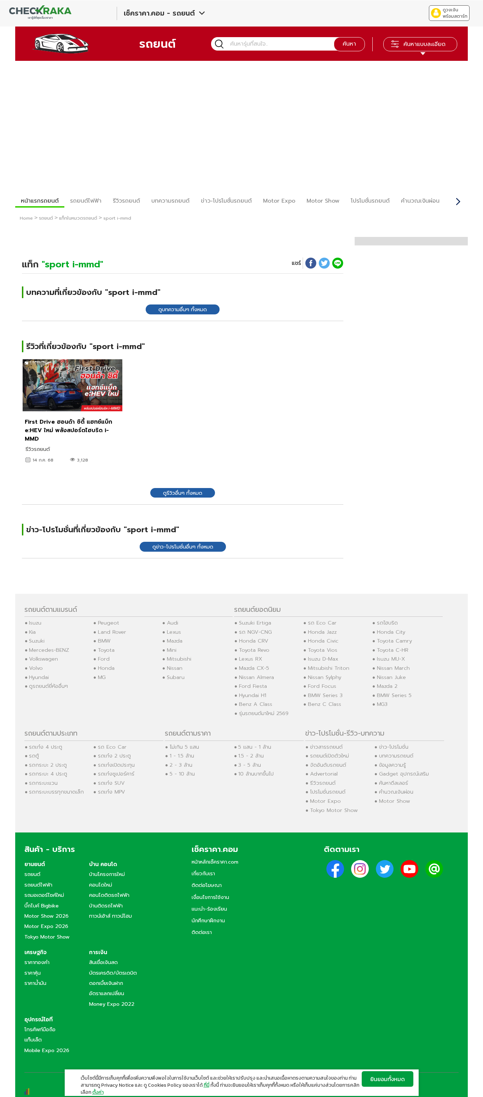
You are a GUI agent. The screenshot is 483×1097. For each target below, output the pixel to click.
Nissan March (393, 668)
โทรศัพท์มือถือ (40, 1029)
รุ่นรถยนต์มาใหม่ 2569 (264, 713)
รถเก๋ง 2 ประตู (114, 756)
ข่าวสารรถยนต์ (326, 747)
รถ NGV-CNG (255, 632)
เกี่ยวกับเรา (203, 873)
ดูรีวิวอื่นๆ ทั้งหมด (182, 493)
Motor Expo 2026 (46, 926)
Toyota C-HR (392, 650)
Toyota (106, 650)
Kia (32, 632)
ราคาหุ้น (32, 973)
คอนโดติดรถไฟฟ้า (109, 895)
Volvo (36, 668)
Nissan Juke (391, 677)
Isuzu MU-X (391, 659)
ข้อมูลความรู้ (392, 765)
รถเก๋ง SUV (111, 783)
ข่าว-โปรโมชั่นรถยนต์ (226, 201)
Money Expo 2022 (111, 1004)
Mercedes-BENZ (49, 650)
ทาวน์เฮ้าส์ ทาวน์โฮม (110, 916)
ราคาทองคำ (37, 962)
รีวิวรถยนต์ (126, 201)
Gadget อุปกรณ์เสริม (404, 774)
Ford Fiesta (253, 686)
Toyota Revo (254, 650)
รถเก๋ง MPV (111, 792)
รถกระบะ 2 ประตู (48, 765)
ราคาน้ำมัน (35, 983)
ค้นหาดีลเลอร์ (393, 783)
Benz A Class (255, 704)
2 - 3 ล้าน (181, 765)
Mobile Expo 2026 (46, 1050)
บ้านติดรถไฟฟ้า (106, 906)
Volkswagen (43, 659)
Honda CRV (253, 641)
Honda (106, 668)
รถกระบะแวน (43, 783)
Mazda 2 (387, 686)
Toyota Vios (322, 650)
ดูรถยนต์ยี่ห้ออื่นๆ (48, 686)
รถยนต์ (32, 874)
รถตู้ (34, 756)
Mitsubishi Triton (328, 668)
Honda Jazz (322, 632)
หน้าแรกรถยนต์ (40, 201)
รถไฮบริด (387, 623)
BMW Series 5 (394, 695)
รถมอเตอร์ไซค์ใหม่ (44, 895)
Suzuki (37, 641)
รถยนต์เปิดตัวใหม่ (329, 756)
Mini (171, 650)
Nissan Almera (256, 677)
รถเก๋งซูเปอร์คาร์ (116, 774)
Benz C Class (324, 704)
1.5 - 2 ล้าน (251, 756)
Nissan (174, 668)
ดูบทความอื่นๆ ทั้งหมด (182, 309)
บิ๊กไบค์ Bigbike (41, 906)
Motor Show (323, 201)
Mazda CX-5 (254, 668)
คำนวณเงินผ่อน (420, 201)
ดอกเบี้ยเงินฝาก (106, 983)
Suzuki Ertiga (255, 623)
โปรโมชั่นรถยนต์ (370, 201)
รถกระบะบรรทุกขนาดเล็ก (56, 792)
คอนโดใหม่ (100, 885)
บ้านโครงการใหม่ (107, 874)
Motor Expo (279, 201)
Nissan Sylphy (324, 677)
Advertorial (324, 774)
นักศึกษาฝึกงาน (208, 920)
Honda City (391, 632)
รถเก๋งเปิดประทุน (116, 765)
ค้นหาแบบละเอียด (424, 44)
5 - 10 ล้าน (182, 774)
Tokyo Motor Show (334, 810)
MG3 (382, 704)
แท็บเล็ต (33, 1040)
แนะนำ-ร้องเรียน (209, 909)
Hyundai (39, 677)
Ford (104, 659)
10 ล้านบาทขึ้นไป (256, 774)
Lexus (174, 632)
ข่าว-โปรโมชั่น (393, 747)
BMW (104, 641)
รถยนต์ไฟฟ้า (85, 201)
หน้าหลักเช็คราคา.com (215, 862)
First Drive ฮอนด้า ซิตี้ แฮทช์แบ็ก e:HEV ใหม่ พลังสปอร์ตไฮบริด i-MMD (68, 430)
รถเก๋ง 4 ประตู (45, 747)
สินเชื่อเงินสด (103, 962)
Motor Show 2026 (46, 916)
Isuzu (35, 623)
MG (102, 677)
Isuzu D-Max (323, 659)
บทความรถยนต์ (170, 201)
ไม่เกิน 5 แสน (184, 747)
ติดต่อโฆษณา (207, 885)
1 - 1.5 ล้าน (182, 756)
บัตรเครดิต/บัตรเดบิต (113, 973)
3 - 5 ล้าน (249, 765)
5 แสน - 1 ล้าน (254, 747)
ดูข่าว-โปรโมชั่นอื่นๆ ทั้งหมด (182, 547)
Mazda (174, 641)
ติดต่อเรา (202, 932)
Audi (172, 623)
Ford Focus (322, 686)
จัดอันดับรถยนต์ (328, 765)
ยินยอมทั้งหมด (387, 1079)
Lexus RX (250, 659)
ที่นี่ (206, 1085)
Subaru (176, 677)
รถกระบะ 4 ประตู (48, 774)
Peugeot (108, 623)
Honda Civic (323, 641)
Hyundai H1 (252, 695)
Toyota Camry (394, 641)
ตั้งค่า (98, 1092)
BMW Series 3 (325, 695)
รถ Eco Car (322, 623)
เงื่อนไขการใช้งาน (210, 897)
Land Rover (112, 632)
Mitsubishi (179, 659)
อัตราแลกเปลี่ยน (106, 993)
